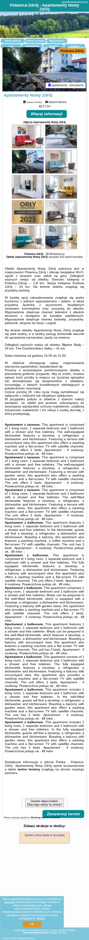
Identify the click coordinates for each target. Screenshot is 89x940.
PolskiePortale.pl (25, 938)
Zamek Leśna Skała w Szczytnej (45, 835)
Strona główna (13, 40)
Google (9, 902)
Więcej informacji (47, 114)
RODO (41, 918)
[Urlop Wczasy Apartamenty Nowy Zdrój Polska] (28, 147)
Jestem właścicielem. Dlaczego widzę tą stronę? (44, 802)
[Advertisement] (44, 892)
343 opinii (66, 257)
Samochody (32, 46)
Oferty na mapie (35, 40)
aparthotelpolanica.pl (75, 2)
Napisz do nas (58, 932)
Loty (11, 46)
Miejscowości (57, 40)
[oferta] (49, 85)
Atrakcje (53, 46)
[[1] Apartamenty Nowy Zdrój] (44, 69)
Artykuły (74, 46)
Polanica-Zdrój (72, 51)
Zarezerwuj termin (63, 814)
